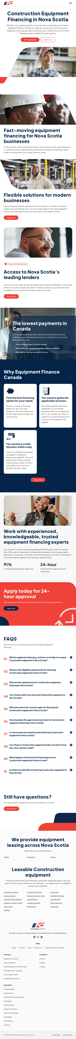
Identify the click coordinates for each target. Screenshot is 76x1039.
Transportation (9, 989)
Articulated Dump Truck (36, 896)
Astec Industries (56, 903)
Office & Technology (11, 1013)
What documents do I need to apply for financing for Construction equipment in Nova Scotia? (31, 709)
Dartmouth (31, 857)
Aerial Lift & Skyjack (34, 892)
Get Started (11, 296)
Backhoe (7, 910)
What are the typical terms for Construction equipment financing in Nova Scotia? (32, 684)
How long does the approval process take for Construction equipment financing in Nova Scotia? (34, 721)
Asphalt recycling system (13, 903)
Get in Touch (11, 809)
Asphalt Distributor (57, 896)
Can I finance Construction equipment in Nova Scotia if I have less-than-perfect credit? (35, 746)
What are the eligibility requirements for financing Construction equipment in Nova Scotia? (30, 671)
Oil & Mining (8, 1021)
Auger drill (54, 907)
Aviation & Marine (10, 1009)
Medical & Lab (9, 1005)
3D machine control (11, 892)
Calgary (42, 963)
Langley (42, 967)
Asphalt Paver (32, 899)
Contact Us (48, 40)
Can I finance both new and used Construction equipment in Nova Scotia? (34, 696)
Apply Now (11, 218)
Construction (8, 993)
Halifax (6, 857)
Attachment (31, 907)
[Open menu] (70, 3)
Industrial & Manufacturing (13, 997)
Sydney (53, 857)
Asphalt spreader (33, 903)
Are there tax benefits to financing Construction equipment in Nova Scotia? (35, 771)
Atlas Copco (8, 907)
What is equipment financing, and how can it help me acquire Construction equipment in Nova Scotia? (35, 658)
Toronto (42, 959)
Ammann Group (9, 896)
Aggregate (54, 892)
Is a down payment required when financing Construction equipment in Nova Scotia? (33, 734)
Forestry (7, 1025)
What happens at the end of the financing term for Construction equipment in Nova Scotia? (30, 759)
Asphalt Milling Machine (12, 899)
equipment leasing (36, 348)
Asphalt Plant (55, 899)
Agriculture (8, 1001)
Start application (30, 40)
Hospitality (8, 1017)
